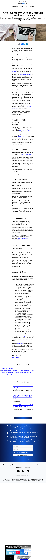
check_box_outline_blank (14, 452)
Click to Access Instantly (23, 455)
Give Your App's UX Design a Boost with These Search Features (16, 372)
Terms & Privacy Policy (24, 452)
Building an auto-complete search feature (10, 374)
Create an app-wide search (7, 368)
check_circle (8, 433)
